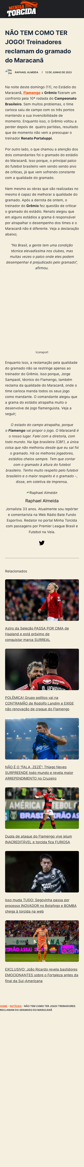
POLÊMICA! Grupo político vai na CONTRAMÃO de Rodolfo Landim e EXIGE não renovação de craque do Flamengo (39, 703)
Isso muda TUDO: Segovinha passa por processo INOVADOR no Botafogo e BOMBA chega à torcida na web (41, 905)
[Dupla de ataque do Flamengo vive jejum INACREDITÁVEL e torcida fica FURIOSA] (42, 808)
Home (3, 1006)
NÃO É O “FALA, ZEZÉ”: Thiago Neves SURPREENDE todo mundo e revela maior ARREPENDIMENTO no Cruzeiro (39, 772)
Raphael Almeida (42, 500)
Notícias (16, 1006)
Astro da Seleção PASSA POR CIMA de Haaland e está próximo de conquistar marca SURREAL (37, 634)
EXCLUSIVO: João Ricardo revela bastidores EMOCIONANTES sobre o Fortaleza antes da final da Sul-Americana (41, 975)
